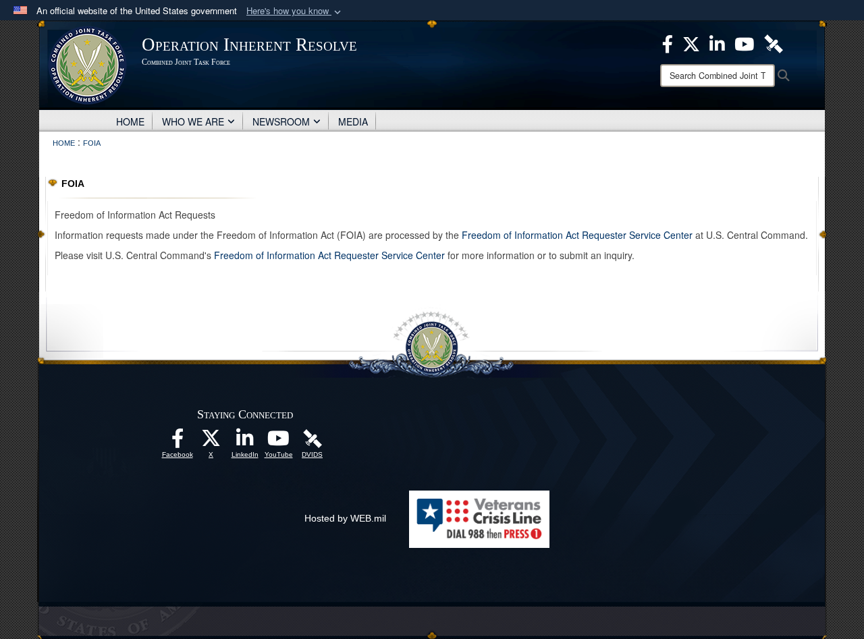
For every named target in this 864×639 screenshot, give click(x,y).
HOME (130, 121)
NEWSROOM (281, 121)
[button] (295, 11)
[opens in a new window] (177, 442)
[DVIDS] (312, 438)
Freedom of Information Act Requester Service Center (577, 235)
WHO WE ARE (193, 121)
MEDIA (353, 121)
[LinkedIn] (245, 442)
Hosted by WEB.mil (345, 518)
